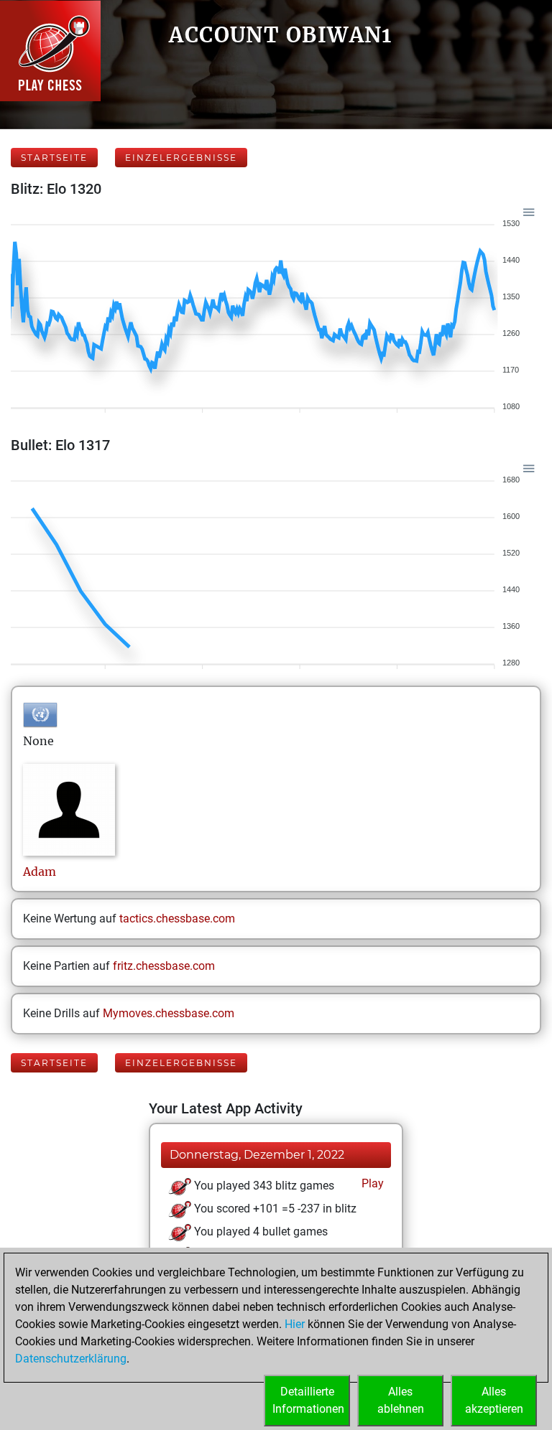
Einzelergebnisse (181, 157)
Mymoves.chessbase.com (168, 1013)
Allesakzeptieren (494, 1400)
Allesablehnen (400, 1400)
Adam (39, 871)
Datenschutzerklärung (70, 1358)
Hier (295, 1324)
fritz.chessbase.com (164, 966)
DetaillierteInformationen (308, 1400)
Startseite (54, 157)
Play (371, 1183)
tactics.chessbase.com (177, 918)
